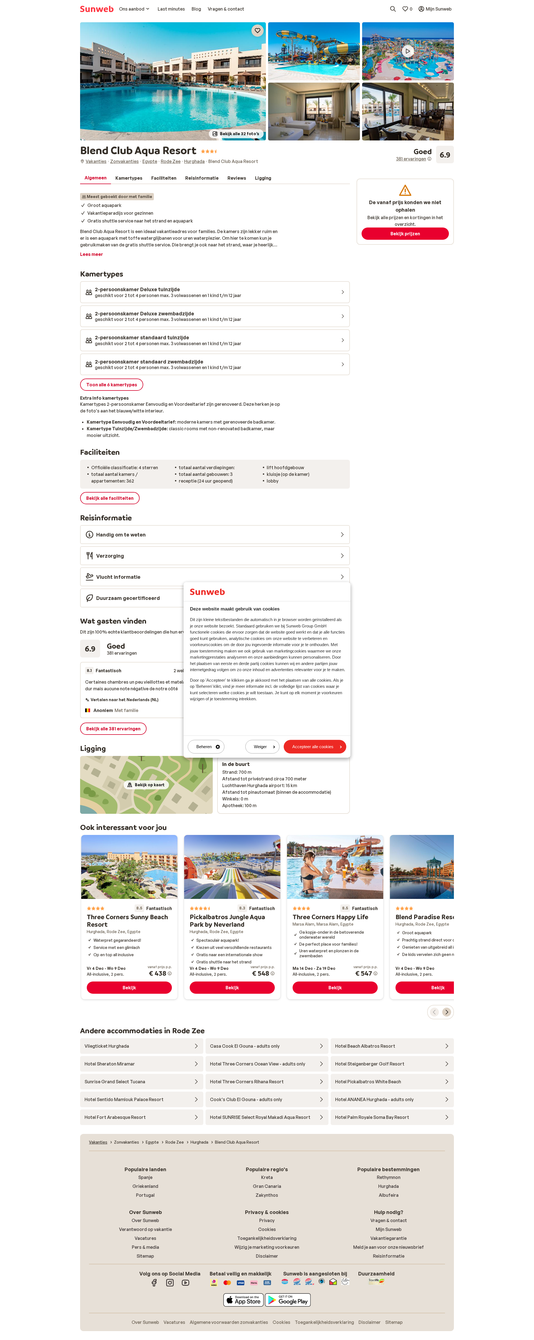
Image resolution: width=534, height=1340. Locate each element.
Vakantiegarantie (388, 1238)
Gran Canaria (267, 1186)
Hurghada (388, 1186)
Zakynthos (267, 1195)
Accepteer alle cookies (312, 746)
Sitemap (145, 1256)
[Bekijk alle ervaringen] (425, 155)
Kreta (267, 1177)
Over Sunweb (145, 1220)
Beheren (204, 746)
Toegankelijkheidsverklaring (266, 1238)
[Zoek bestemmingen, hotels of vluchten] (393, 8)
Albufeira (389, 1195)
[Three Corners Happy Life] (335, 917)
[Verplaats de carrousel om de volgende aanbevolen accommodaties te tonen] (446, 1012)
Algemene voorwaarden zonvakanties (229, 1322)
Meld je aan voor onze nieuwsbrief (388, 1247)
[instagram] (169, 1285)
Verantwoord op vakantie (145, 1229)
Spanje (145, 1177)
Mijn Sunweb (389, 1229)
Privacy (267, 1220)
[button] (173, 81)
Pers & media (145, 1247)
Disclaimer (267, 1256)
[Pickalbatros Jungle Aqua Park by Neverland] (232, 917)
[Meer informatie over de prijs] (169, 973)
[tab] (95, 178)
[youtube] (185, 1285)
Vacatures (145, 1238)
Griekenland (145, 1186)
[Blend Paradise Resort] (438, 917)
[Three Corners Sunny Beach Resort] (129, 917)
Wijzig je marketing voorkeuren (266, 1247)
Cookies (267, 1229)
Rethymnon (388, 1177)
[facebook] (154, 1285)
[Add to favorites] (257, 30)
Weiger (260, 746)
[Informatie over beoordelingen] (429, 158)
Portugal (145, 1195)
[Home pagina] (96, 9)
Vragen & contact (388, 1220)
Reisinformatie (388, 1256)
